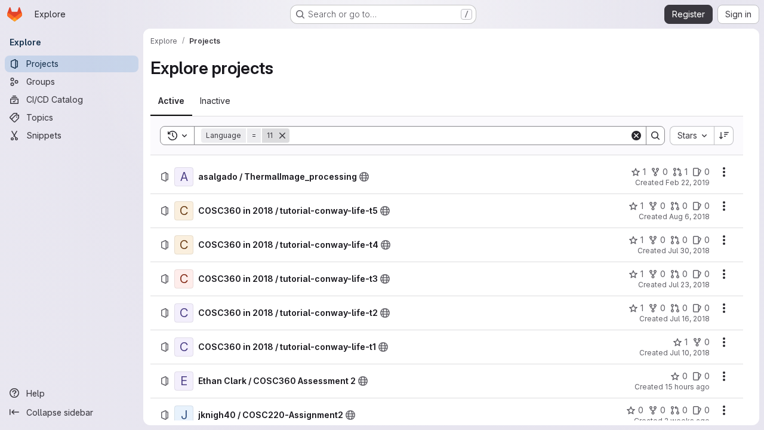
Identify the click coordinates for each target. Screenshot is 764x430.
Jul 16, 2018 (690, 318)
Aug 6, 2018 (689, 216)
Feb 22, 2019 (688, 182)
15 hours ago (687, 386)
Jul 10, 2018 (690, 352)
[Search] (655, 135)
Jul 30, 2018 (689, 250)
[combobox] (692, 135)
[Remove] (282, 135)
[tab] (171, 101)
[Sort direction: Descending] (724, 135)
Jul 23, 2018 (689, 284)
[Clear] (636, 135)
